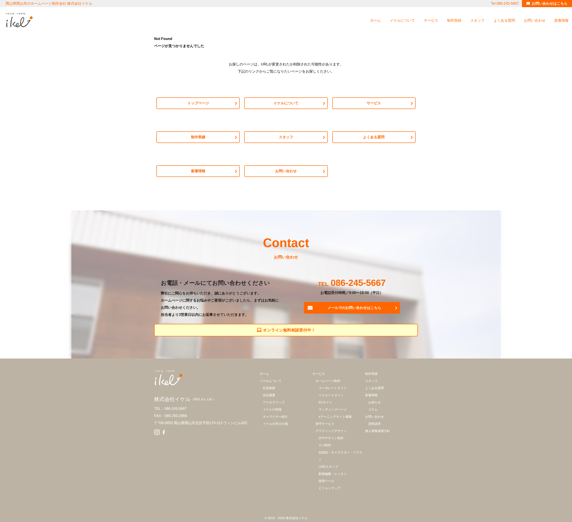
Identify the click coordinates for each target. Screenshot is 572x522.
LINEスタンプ (328, 466)
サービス (431, 20)
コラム (373, 409)
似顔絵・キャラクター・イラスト (340, 456)
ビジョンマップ (330, 488)
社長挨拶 (269, 388)
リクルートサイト (331, 395)
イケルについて (402, 20)
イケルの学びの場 (275, 424)
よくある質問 (504, 20)
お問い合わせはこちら (550, 3)
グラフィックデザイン (331, 431)
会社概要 (269, 395)
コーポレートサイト (333, 388)
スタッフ (477, 20)
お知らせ (374, 402)
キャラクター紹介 (275, 416)
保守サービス (324, 424)
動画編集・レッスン (333, 474)
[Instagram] (157, 432)
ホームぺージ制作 (328, 381)
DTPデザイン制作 (331, 438)
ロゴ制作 (325, 445)
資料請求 (374, 424)
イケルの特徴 (272, 409)
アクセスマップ (274, 402)
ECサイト (325, 402)
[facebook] (163, 432)
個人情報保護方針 (377, 431)
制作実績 (454, 20)
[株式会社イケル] (19, 20)
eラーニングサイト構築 (335, 416)
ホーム (375, 20)
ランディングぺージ (333, 409)
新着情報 (561, 20)
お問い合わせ (534, 20)
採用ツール (326, 481)
